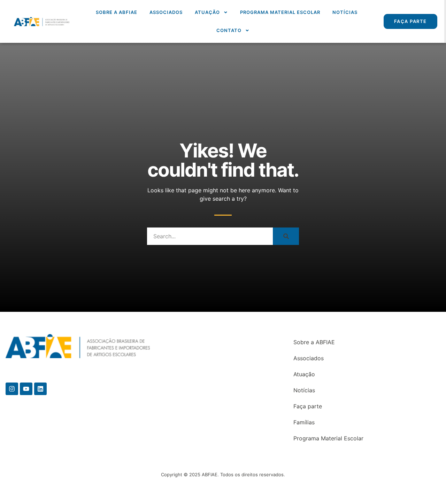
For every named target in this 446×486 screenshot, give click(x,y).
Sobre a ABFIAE (116, 12)
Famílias (304, 422)
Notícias (344, 12)
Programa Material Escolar (280, 12)
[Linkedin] (40, 389)
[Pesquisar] (286, 236)
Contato (228, 30)
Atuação (207, 12)
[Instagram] (12, 389)
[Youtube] (26, 389)
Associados (166, 12)
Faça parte (307, 406)
